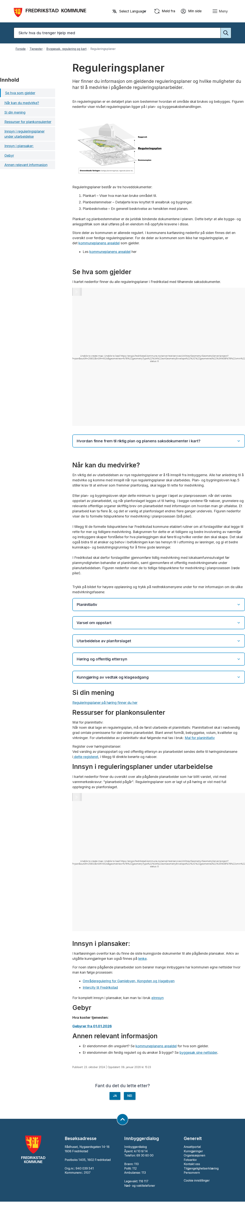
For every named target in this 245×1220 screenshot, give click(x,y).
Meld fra (168, 11)
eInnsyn (157, 998)
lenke (142, 959)
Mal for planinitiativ (200, 738)
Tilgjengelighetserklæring (201, 1168)
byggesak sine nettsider (198, 1052)
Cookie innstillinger (197, 1180)
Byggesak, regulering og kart (66, 49)
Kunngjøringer (193, 1151)
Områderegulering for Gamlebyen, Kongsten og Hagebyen (129, 981)
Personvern (192, 1172)
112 (134, 1168)
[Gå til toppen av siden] (122, 1119)
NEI (129, 1096)
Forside (21, 49)
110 (136, 1164)
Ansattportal (192, 1147)
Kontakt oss (192, 1164)
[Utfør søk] (225, 33)
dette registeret (85, 757)
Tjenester (36, 49)
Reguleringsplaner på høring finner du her (104, 703)
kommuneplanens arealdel (99, 243)
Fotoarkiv (190, 1160)
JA (115, 1096)
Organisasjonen (194, 1155)
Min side (194, 11)
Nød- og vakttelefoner (139, 1185)
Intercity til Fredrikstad (100, 987)
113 (143, 1172)
